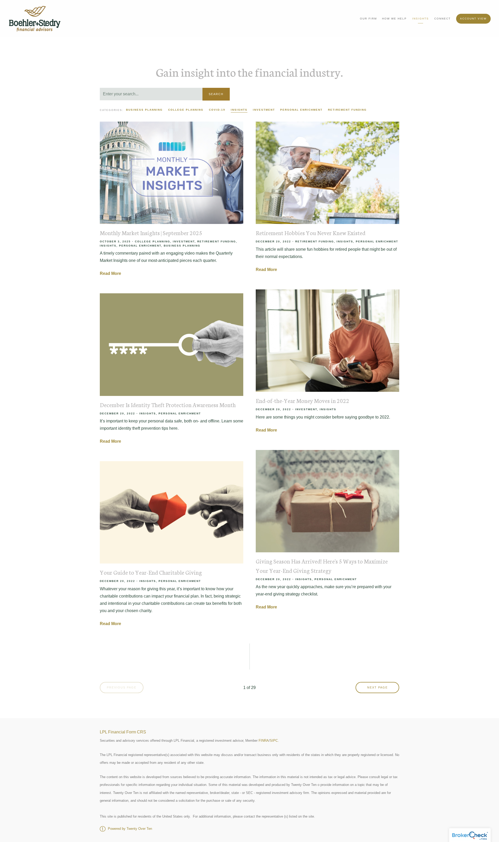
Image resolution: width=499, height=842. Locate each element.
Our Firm (368, 18)
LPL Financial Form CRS (123, 732)
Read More (110, 273)
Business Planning (144, 109)
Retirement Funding (347, 109)
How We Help (394, 18)
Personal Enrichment (301, 109)
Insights (420, 18)
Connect (442, 18)
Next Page (377, 687)
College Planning (185, 109)
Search (216, 94)
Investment (264, 109)
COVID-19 (217, 109)
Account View (473, 18)
